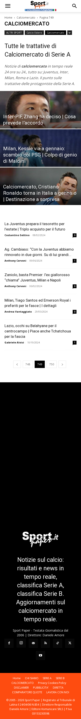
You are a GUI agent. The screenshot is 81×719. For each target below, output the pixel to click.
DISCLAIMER (21, 687)
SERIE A (47, 678)
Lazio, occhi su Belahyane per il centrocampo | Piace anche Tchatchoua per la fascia (37, 331)
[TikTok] (57, 643)
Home (8, 17)
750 (51, 364)
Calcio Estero (34, 32)
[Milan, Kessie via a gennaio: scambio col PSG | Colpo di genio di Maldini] (40, 154)
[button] (7, 6)
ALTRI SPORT (14, 32)
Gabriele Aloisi (14, 342)
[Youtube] (40, 655)
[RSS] (45, 643)
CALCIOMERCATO (22, 683)
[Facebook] (9, 643)
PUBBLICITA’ (41, 687)
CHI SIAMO (31, 678)
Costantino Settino (16, 235)
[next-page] (62, 364)
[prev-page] (17, 364)
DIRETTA (58, 687)
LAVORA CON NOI (57, 692)
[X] (69, 643)
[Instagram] (21, 643)
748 (27, 364)
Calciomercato (26, 17)
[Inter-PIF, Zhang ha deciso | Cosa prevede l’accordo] (40, 116)
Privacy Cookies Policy (52, 683)
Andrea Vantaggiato (18, 311)
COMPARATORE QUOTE (27, 692)
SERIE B (60, 678)
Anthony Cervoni (15, 260)
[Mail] (33, 643)
